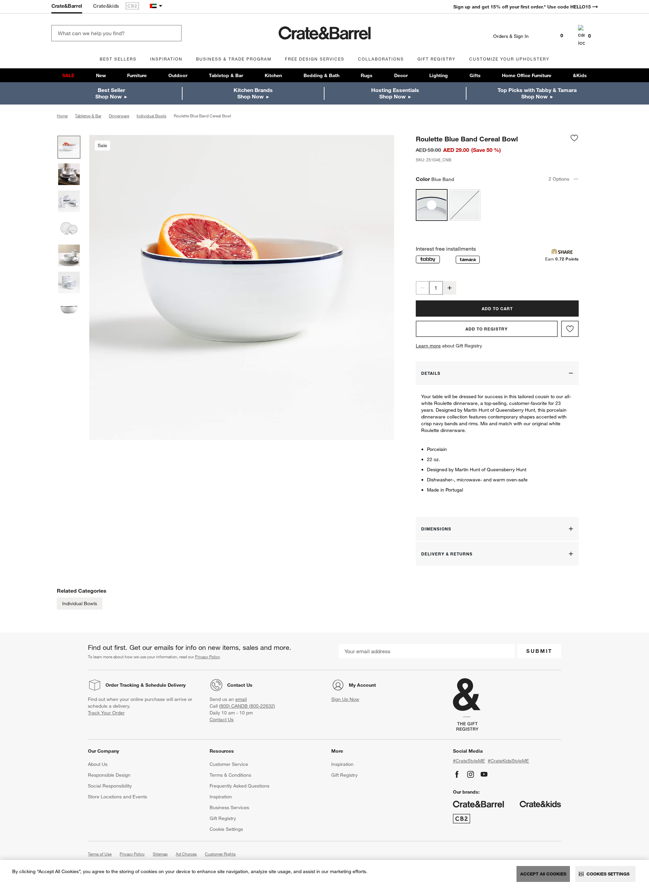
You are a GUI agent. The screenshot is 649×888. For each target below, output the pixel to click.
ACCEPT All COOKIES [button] (543, 873)
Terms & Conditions (230, 775)
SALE (68, 75)
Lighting (438, 75)
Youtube (484, 774)
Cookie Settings (226, 829)
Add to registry (486, 329)
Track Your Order (106, 713)
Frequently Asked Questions (239, 786)
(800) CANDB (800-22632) (247, 706)
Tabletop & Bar (226, 75)
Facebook (457, 774)
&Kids (580, 75)
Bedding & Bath (321, 75)
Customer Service (229, 764)
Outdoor (177, 75)
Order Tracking (122, 685)
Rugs (366, 75)
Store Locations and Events (117, 797)
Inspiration (221, 797)
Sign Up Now (345, 699)
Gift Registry (223, 818)
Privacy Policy (207, 656)
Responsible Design (109, 775)
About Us (97, 764)
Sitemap (160, 854)
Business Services (229, 807)
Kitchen (273, 75)
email (241, 699)
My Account (362, 685)
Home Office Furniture (526, 75)
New (101, 75)
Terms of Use (100, 854)
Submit (539, 651)
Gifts (475, 75)
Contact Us (240, 685)
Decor (401, 75)
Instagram (470, 774)
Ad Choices (186, 854)
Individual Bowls (79, 603)
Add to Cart (497, 308)
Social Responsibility (110, 786)
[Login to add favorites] (574, 138)
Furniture (137, 75)
